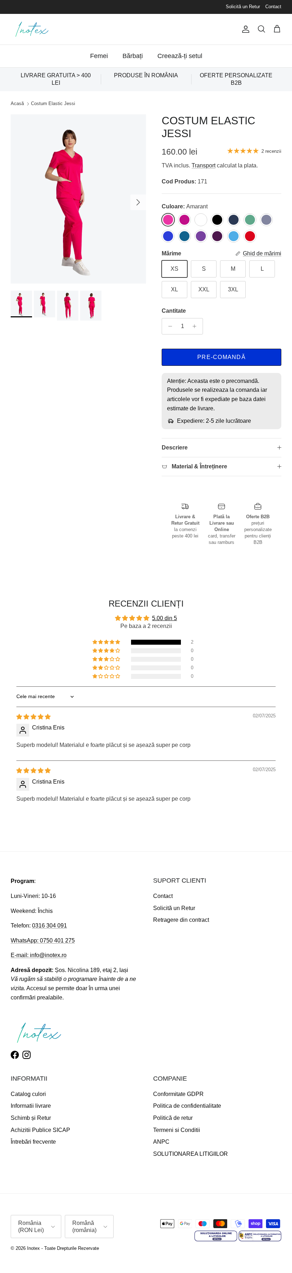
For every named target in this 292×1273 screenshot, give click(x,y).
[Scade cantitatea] (168, 326)
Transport (203, 165)
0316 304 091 (49, 926)
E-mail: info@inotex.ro (39, 955)
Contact (273, 6)
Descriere (175, 448)
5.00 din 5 (164, 618)
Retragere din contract (181, 920)
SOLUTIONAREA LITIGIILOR (190, 1154)
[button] (107, 642)
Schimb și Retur (31, 1118)
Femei (99, 55)
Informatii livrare (31, 1106)
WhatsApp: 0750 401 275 (43, 940)
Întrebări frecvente (33, 1142)
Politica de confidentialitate (187, 1106)
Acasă (17, 103)
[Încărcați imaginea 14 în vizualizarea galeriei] (78, 199)
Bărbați (132, 55)
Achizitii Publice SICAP (40, 1130)
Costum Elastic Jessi (53, 103)
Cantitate (174, 311)
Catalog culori (28, 1094)
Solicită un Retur (243, 6)
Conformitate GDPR (178, 1094)
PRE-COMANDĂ (221, 357)
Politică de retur (173, 1118)
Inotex (33, 1248)
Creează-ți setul (179, 55)
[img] (33, 717)
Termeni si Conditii (176, 1130)
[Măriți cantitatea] (196, 326)
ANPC (161, 1142)
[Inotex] (32, 29)
